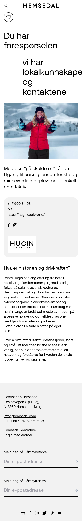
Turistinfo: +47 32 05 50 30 (24, 421)
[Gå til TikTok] (52, 513)
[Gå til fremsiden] (41, 6)
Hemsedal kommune (20, 430)
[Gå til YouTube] (59, 513)
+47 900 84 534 (20, 204)
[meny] (76, 6)
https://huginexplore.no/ (26, 215)
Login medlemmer (18, 435)
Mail (11, 209)
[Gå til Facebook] (30, 513)
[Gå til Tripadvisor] (23, 513)
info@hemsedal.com (20, 416)
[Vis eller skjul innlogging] (8, 17)
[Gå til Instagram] (37, 513)
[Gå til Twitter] (44, 513)
